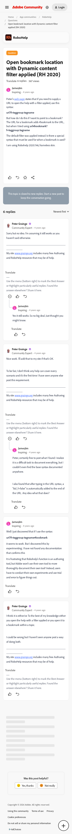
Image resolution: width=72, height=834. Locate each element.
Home (11, 16)
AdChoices (16, 829)
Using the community (18, 811)
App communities (28, 16)
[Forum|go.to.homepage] (27, 7)
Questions (12, 20)
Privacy (50, 811)
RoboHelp (46, 16)
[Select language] (47, 7)
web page (19, 99)
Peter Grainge (19, 223)
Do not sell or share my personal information (29, 823)
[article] (36, 260)
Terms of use (38, 811)
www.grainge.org (24, 253)
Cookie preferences (17, 817)
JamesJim (17, 88)
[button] (7, 8)
